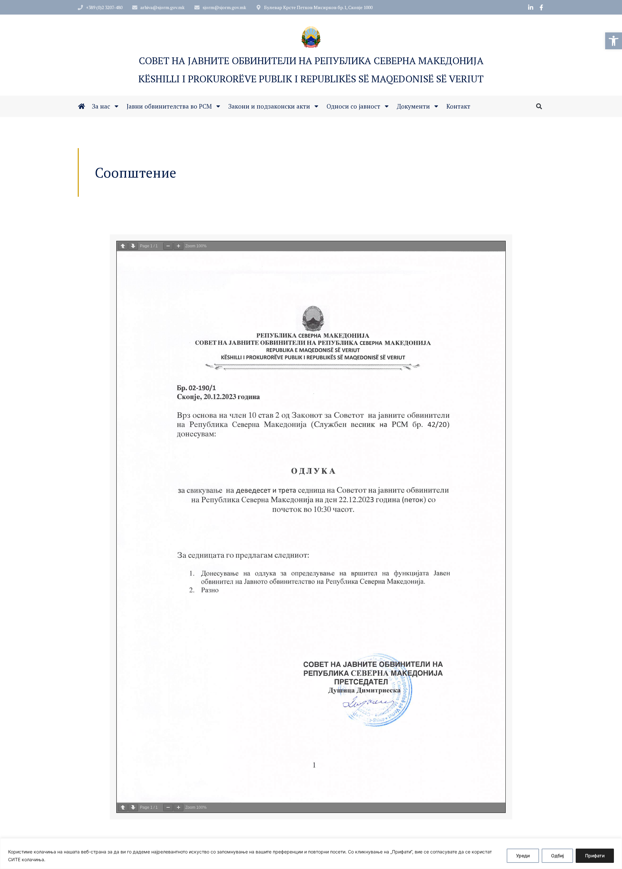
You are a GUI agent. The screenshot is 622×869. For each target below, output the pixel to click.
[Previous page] (123, 246)
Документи (413, 106)
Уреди (523, 855)
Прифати (595, 855)
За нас (101, 106)
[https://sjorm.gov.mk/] (81, 106)
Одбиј (557, 855)
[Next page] (133, 246)
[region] (311, 853)
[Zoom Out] (168, 246)
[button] (613, 40)
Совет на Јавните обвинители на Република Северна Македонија (311, 60)
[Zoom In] (178, 246)
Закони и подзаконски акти (269, 106)
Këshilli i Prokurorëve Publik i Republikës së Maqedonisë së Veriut (311, 78)
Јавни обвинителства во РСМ (169, 106)
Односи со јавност (353, 106)
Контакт (458, 106)
